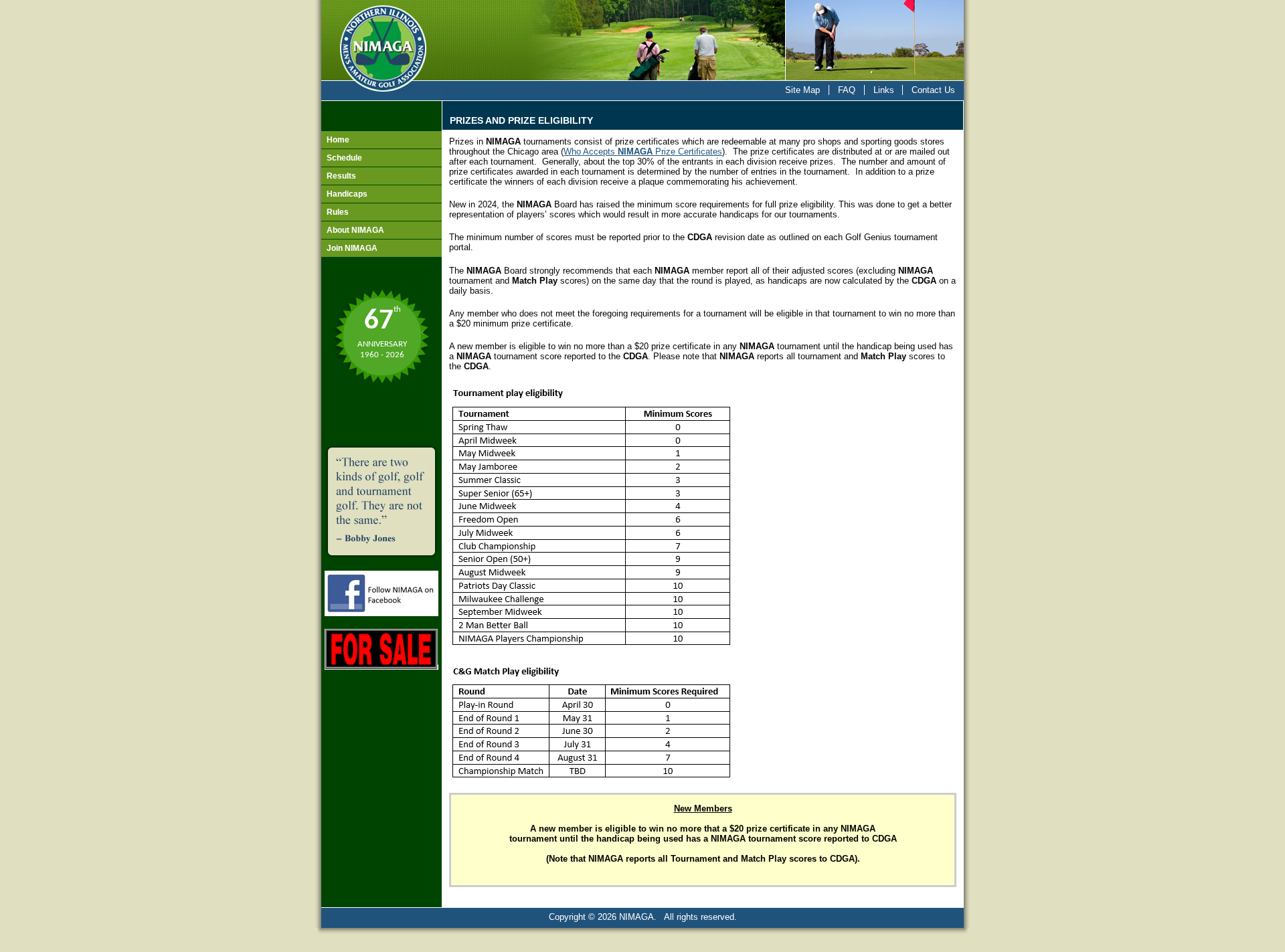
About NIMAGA (355, 230)
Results (341, 176)
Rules (338, 212)
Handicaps (347, 194)
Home (338, 140)
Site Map (802, 90)
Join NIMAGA (352, 248)
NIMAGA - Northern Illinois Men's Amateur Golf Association (381, 40)
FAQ (846, 90)
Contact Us (933, 90)
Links (883, 90)
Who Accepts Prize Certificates (643, 152)
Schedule (344, 158)
